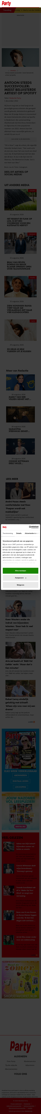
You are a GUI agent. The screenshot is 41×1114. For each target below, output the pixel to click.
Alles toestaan (20, 570)
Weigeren (20, 585)
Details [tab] (19, 533)
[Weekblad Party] (11, 3)
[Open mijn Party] (31, 3)
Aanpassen (19, 578)
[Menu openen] (24, 3)
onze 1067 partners (15, 544)
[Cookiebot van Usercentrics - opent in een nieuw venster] (29, 527)
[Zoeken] (37, 4)
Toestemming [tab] (8, 533)
